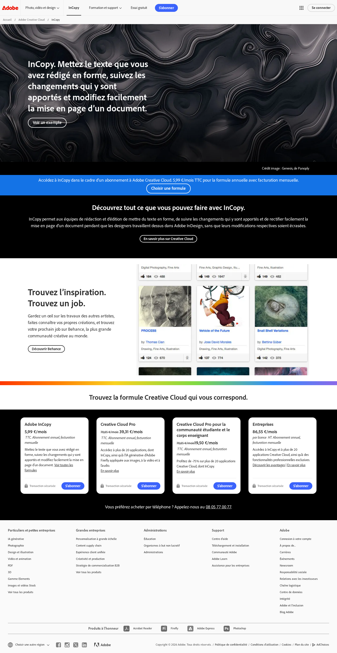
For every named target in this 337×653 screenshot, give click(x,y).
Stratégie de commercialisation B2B (98, 565)
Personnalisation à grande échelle (96, 539)
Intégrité (285, 599)
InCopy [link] (74, 8)
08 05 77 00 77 (218, 507)
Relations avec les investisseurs (299, 579)
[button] (301, 8)
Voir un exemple (47, 122)
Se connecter (321, 8)
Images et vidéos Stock (22, 585)
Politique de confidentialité (231, 644)
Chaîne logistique (290, 585)
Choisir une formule (168, 188)
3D (9, 572)
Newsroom (286, 565)
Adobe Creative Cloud (32, 19)
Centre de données (291, 592)
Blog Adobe (287, 612)
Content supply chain (88, 545)
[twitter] (75, 644)
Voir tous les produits (20, 592)
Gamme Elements (19, 579)
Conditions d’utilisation (264, 644)
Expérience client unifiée (90, 552)
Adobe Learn (219, 559)
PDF (10, 565)
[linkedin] (84, 644)
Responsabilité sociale (293, 572)
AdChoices (323, 644)
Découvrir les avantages (269, 465)
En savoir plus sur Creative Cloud (168, 239)
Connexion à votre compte (295, 539)
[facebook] (58, 644)
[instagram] (67, 644)
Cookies (286, 644)
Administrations (153, 552)
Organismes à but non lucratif (162, 545)
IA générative (16, 539)
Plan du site (302, 644)
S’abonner (166, 8)
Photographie (16, 545)
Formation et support (103, 8)
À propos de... (288, 545)
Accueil (7, 19)
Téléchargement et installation (230, 545)
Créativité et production (90, 559)
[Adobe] (10, 8)
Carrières (285, 552)
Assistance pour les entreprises (230, 565)
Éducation (150, 539)
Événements (287, 559)
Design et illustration (20, 552)
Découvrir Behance (46, 349)
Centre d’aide (220, 539)
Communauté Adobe (224, 552)
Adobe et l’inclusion (291, 605)
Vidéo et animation (19, 559)
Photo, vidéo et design (40, 8)
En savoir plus (110, 471)
